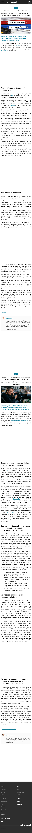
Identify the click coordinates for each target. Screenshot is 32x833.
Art (2, 804)
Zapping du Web (20, 792)
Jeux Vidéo (3, 809)
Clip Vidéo (3, 789)
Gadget (18, 794)
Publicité (3, 812)
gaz (12, 95)
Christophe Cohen (12, 377)
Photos (2, 794)
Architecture (4, 801)
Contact (10, 830)
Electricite (4, 312)
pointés (18, 45)
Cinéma (3, 792)
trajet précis (16, 499)
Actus (16, 7)
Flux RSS (15, 830)
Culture (3, 798)
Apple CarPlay (10, 512)
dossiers (12, 105)
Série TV (3, 814)
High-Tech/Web (6, 818)
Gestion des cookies (22, 830)
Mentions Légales (4, 830)
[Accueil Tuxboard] (9, 2)
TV (2, 821)
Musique (19, 804)
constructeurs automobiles (19, 420)
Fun (18, 786)
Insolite (18, 789)
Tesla (8, 470)
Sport (18, 798)
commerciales (5, 51)
